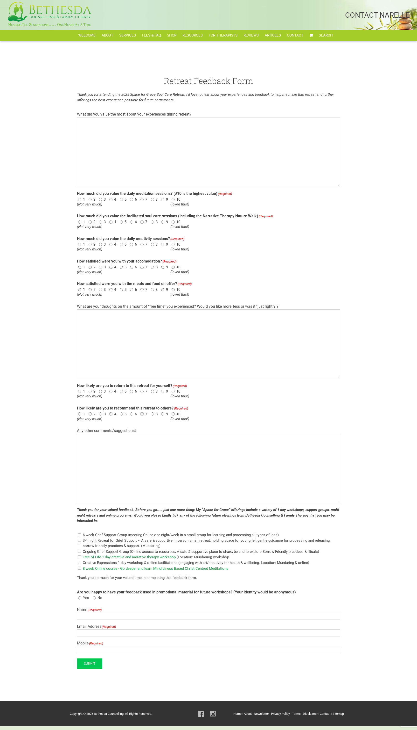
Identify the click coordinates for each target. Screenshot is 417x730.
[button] (326, 35)
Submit (89, 663)
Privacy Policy (280, 713)
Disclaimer (310, 713)
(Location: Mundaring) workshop (156, 557)
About (248, 713)
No (99, 598)
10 (177, 199)
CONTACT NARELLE (377, 15)
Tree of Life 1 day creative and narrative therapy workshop (129, 557)
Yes (85, 598)
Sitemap (338, 713)
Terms (296, 713)
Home (237, 713)
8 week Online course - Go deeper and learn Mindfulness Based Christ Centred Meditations (155, 568)
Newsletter (261, 713)
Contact (325, 713)
